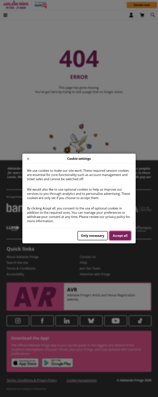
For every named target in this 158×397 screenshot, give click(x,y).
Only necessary (92, 236)
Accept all (120, 236)
